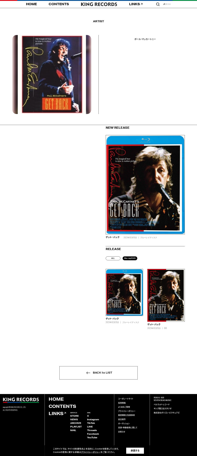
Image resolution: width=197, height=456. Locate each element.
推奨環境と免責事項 (126, 415)
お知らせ (121, 432)
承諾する (135, 451)
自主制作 (122, 419)
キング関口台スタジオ (162, 409)
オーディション (124, 424)
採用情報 (122, 403)
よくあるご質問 (124, 407)
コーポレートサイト (125, 399)
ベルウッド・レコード (162, 405)
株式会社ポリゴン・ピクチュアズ (166, 413)
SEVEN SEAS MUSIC (162, 400)
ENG (169, 4)
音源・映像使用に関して (127, 428)
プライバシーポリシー (126, 411)
